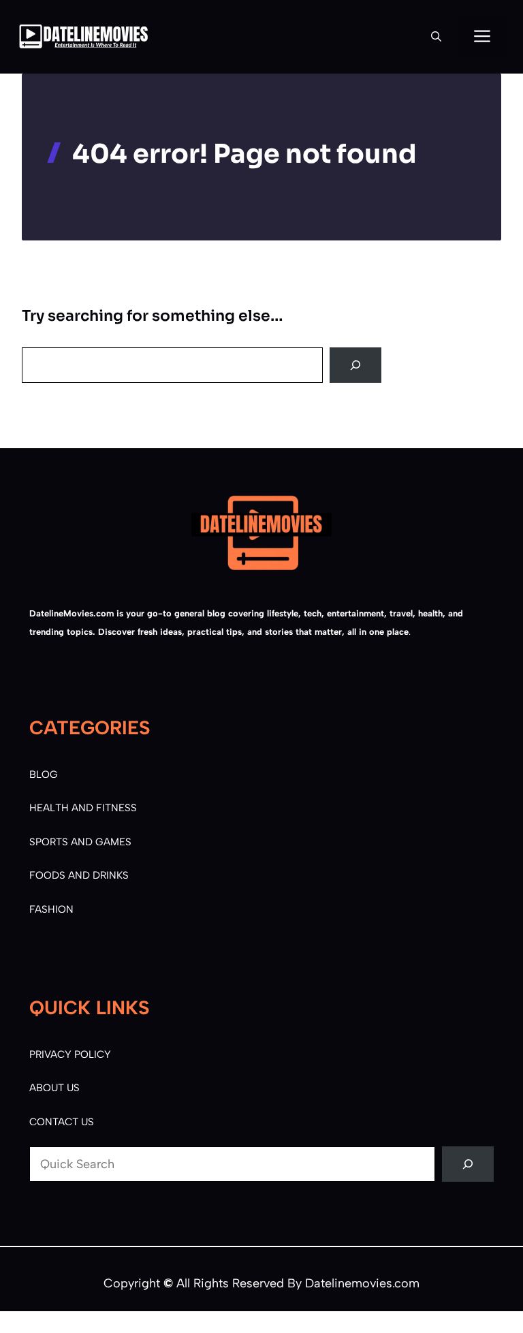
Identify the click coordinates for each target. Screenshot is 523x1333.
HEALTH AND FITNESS (83, 808)
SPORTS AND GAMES (80, 842)
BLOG (43, 774)
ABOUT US (54, 1088)
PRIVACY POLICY (70, 1054)
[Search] (355, 365)
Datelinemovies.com (362, 1283)
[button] (436, 36)
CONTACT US (61, 1122)
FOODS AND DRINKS (79, 875)
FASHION (51, 909)
